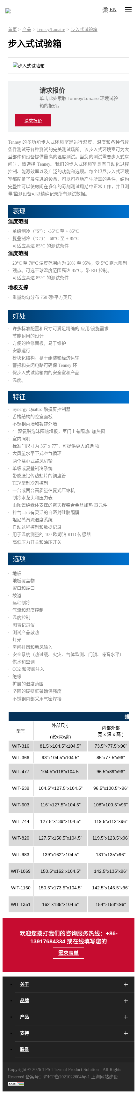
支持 (24, 1033)
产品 (26, 29)
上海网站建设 (104, 1077)
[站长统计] (16, 1084)
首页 (12, 29)
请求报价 (33, 120)
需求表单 (68, 953)
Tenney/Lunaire (51, 29)
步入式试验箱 (84, 29)
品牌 (24, 1000)
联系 (24, 1049)
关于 (24, 984)
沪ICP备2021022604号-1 (66, 1077)
